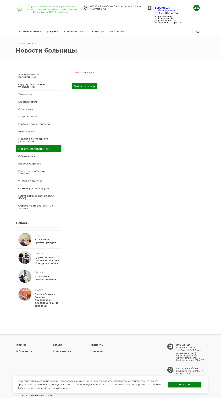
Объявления (26, 156)
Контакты (116, 31)
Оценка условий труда (33, 188)
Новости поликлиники (33, 148)
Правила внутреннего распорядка (33, 140)
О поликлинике (29, 31)
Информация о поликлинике (28, 75)
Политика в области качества (31, 172)
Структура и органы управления (31, 85)
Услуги (51, 31)
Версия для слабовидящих (165, 9)
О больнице (24, 351)
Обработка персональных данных (35, 207)
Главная (21, 344)
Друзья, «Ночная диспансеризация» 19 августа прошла (47, 260)
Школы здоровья (29, 163)
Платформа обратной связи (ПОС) (36, 197)
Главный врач (27, 101)
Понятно (184, 384)
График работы (28, 116)
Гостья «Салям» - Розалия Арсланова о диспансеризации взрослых (46, 300)
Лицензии (25, 94)
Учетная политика (30, 180)
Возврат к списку (84, 86)
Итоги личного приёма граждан (45, 241)
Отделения (25, 109)
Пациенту (96, 31)
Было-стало (26, 131)
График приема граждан (34, 123)
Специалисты (72, 31)
